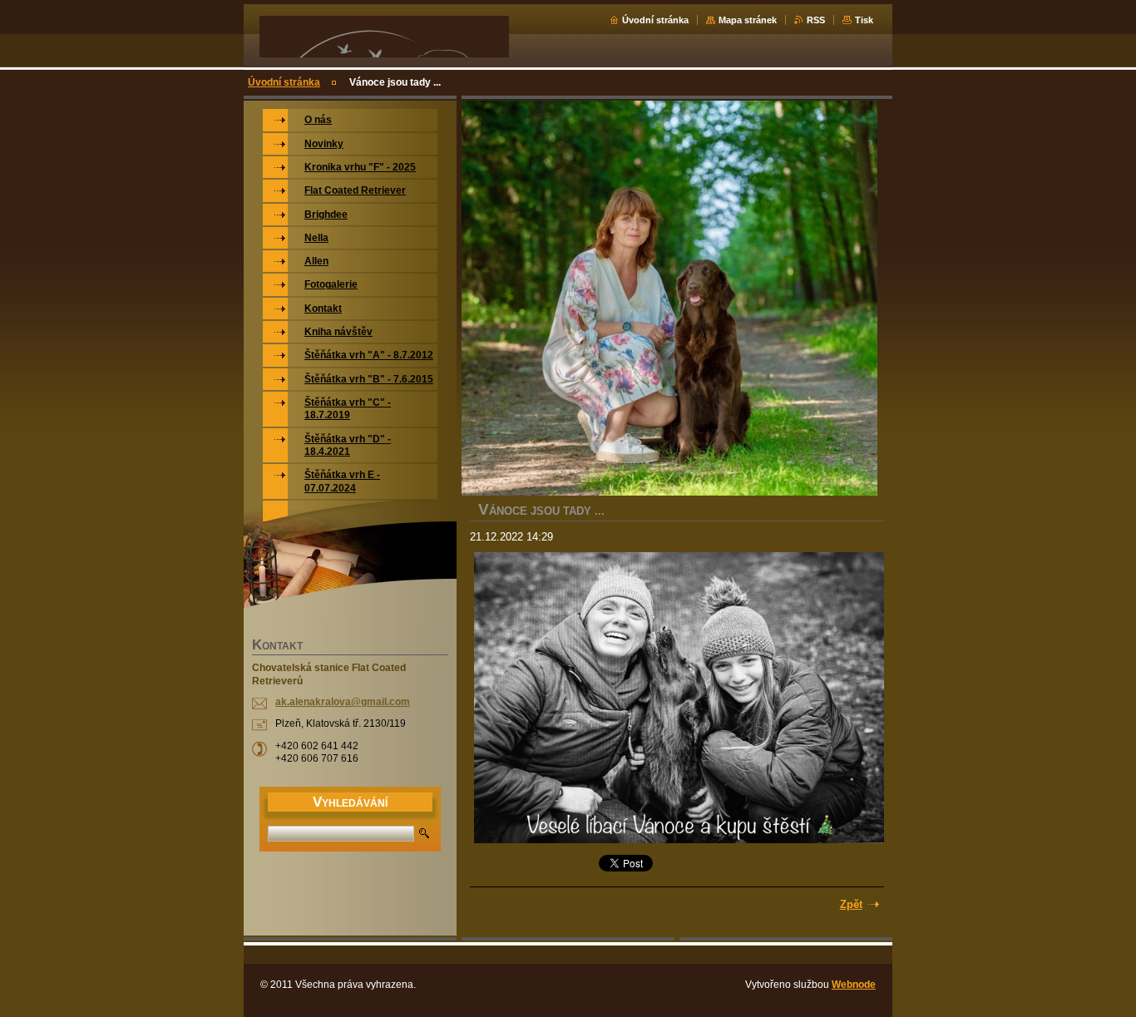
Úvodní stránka (655, 20)
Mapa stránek (748, 20)
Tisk (864, 20)
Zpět (851, 904)
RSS (816, 20)
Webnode (854, 985)
